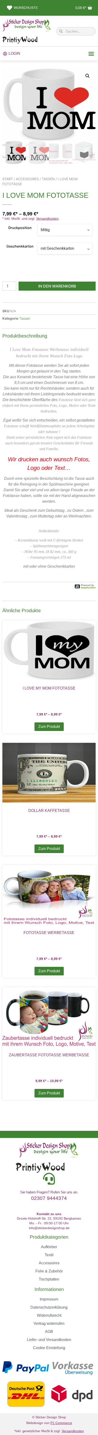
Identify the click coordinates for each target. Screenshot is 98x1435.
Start (7, 179)
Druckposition (20, 227)
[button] (91, 53)
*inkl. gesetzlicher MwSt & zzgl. (49, 1431)
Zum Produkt (49, 727)
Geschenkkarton (20, 246)
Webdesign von (49, 1423)
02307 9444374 (49, 1198)
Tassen (48, 179)
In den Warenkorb (57, 286)
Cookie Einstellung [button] (49, 1348)
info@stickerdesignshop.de (49, 1228)
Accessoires (27, 179)
